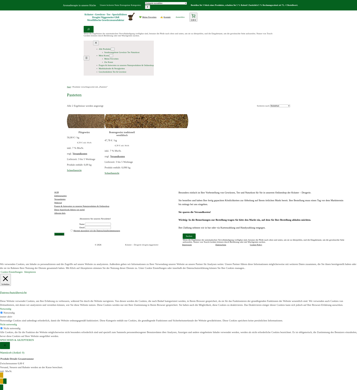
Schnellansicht (74, 170)
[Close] (5, 345)
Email (82, 227)
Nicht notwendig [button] (8, 324)
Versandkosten (80, 153)
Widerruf (58, 203)
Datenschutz (220, 245)
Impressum (187, 245)
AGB (56, 192)
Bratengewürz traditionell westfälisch (122, 134)
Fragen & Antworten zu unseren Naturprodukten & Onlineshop (81, 206)
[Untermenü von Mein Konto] (111, 55)
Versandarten (60, 199)
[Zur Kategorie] (147, 7)
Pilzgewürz (84, 132)
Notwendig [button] (5, 308)
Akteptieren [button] (30, 272)
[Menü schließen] (96, 43)
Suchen (189, 236)
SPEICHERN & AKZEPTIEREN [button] (17, 340)
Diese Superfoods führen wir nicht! (69, 210)
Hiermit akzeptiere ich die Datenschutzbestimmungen (96, 231)
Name (82, 224)
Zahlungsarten (60, 196)
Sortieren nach (263, 106)
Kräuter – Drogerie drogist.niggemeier (141, 245)
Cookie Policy (256, 245)
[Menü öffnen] (86, 58)
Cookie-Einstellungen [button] (12, 272)
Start (69, 87)
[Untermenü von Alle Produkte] (113, 49)
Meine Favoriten (149, 17)
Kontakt (167, 17)
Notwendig (9, 312)
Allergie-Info (60, 213)
